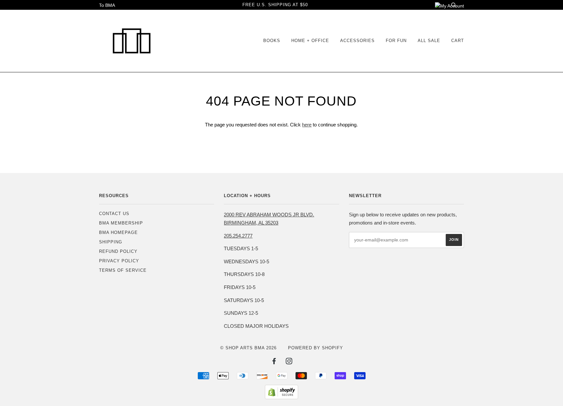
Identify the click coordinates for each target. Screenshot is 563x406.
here (306, 124)
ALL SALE (429, 40)
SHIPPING (110, 241)
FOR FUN (396, 40)
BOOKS (271, 40)
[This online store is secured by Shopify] (281, 397)
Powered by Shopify (315, 347)
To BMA (107, 5)
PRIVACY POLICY (119, 260)
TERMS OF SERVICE (123, 270)
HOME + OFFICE (310, 40)
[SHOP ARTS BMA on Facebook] (274, 362)
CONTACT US (114, 213)
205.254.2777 (238, 236)
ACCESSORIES (357, 40)
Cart (457, 40)
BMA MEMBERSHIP (121, 223)
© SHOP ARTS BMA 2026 (248, 347)
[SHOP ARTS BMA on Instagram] (289, 362)
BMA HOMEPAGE (118, 232)
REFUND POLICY (118, 251)
